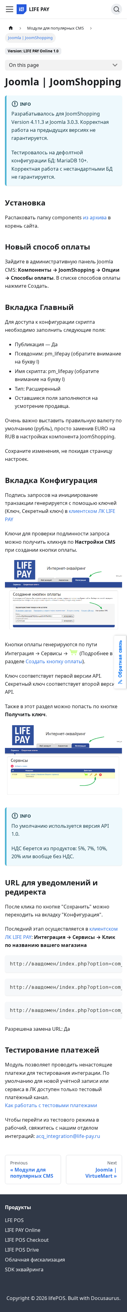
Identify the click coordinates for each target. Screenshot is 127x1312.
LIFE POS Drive (22, 1249)
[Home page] (11, 28)
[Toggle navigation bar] (9, 9)
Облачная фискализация (35, 1259)
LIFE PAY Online (22, 1230)
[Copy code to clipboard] (114, 963)
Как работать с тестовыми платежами (51, 1105)
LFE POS (14, 1220)
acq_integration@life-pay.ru (68, 1136)
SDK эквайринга (24, 1269)
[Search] (116, 9)
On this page (24, 65)
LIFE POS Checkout (27, 1240)
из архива (95, 217)
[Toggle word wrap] (103, 963)
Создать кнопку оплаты (54, 661)
